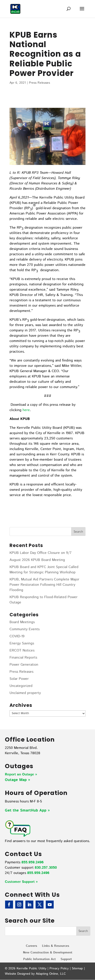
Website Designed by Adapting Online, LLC (35, 974)
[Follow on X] (39, 904)
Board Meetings (22, 622)
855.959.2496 (32, 862)
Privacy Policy (59, 968)
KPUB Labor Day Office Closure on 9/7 (41, 552)
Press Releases (39, 83)
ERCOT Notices (22, 650)
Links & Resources (55, 946)
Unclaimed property (25, 693)
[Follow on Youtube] (50, 904)
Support (66, 959)
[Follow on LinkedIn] (29, 904)
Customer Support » (21, 881)
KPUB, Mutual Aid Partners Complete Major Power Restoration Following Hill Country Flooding (44, 585)
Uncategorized (21, 685)
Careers (31, 946)
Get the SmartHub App (26, 810)
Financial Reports (23, 657)
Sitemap (77, 968)
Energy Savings (22, 643)
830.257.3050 (46, 867)
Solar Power (19, 678)
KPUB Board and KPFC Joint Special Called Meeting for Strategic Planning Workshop (44, 569)
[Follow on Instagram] (19, 904)
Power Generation (24, 664)
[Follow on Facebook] (9, 904)
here (26, 410)
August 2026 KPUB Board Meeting (37, 559)
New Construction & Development (47, 953)
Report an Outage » (21, 774)
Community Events (25, 629)
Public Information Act (39, 959)
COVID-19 (17, 636)
